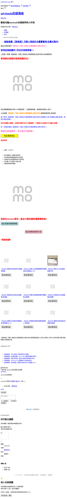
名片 (5, 34)
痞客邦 (13, 381)
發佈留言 (3, 403)
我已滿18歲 (4, 495)
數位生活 (15, 27)
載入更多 (3, 392)
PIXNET (20, 475)
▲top (2, 389)
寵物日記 (14, 386)
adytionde (3, 371)
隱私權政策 (43, 475)
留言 (17, 381)
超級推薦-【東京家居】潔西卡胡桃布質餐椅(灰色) (19, 358)
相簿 (5, 30)
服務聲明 (50, 475)
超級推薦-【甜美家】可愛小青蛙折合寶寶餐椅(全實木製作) (31, 42)
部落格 (6, 32)
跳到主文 (3, 18)
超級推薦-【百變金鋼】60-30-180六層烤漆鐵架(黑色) (20, 356)
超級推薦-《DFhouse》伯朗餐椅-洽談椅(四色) (18, 360)
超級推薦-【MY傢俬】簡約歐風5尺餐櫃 (16, 354)
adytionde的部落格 (12, 13)
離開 (10, 495)
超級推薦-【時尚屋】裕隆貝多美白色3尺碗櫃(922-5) (20, 362)
